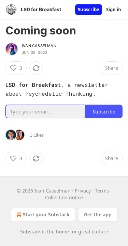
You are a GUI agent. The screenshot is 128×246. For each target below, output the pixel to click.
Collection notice (64, 197)
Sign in (113, 9)
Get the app (98, 214)
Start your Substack (46, 214)
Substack (30, 231)
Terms (102, 190)
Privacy (83, 190)
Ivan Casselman (39, 45)
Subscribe (88, 9)
